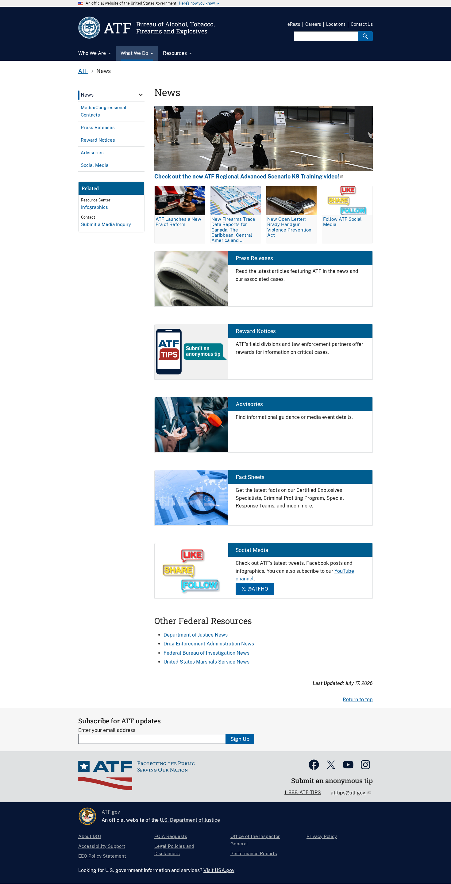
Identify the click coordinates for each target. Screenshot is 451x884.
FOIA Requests (170, 836)
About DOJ (89, 836)
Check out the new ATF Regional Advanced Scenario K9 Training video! (246, 177)
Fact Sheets (250, 476)
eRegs (293, 24)
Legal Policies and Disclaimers (174, 850)
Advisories (249, 404)
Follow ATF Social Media (342, 221)
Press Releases (254, 258)
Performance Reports (253, 853)
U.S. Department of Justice (190, 820)
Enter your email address (106, 730)
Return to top (358, 699)
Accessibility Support (101, 846)
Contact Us (362, 24)
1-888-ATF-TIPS (302, 792)
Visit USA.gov (218, 870)
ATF (83, 71)
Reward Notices (256, 331)
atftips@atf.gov (348, 793)
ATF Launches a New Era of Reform (178, 221)
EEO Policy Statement (102, 856)
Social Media (252, 549)
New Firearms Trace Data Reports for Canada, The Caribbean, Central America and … (233, 229)
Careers (313, 24)
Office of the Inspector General (255, 840)
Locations (335, 24)
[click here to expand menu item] (141, 94)
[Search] (365, 36)
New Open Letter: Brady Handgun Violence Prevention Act (289, 226)
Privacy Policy (321, 836)
